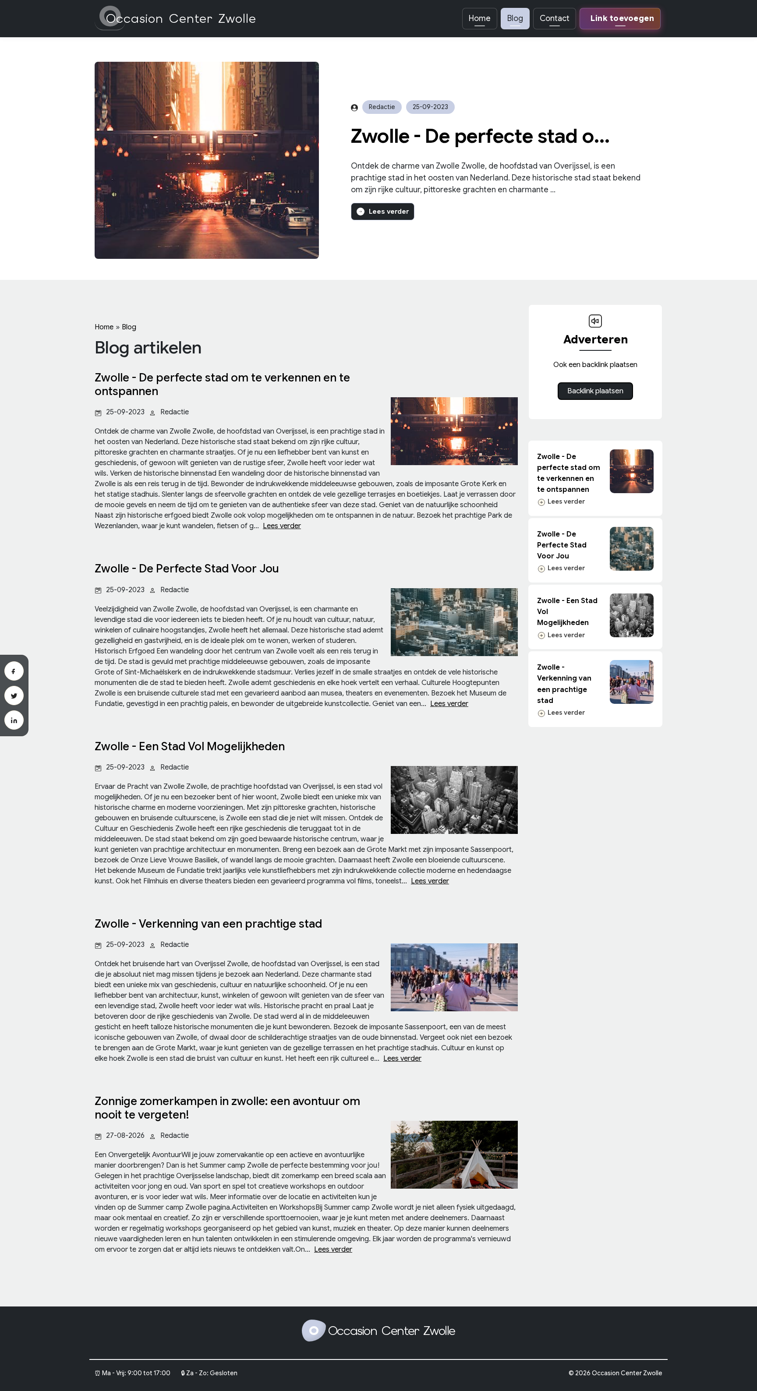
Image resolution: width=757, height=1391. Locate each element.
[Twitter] (14, 695)
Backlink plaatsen (595, 390)
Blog (515, 18)
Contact (555, 18)
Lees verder (389, 211)
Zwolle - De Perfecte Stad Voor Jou (562, 545)
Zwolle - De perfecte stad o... (480, 136)
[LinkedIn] (14, 720)
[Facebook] (14, 671)
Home (480, 18)
